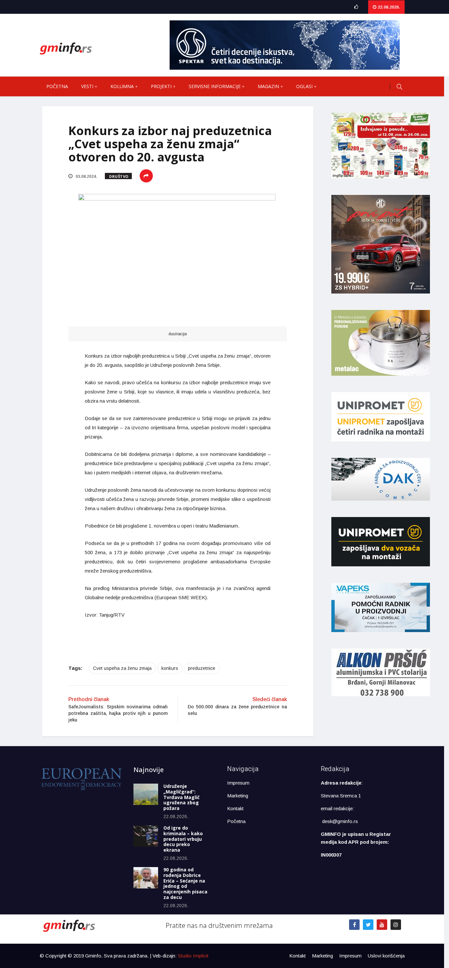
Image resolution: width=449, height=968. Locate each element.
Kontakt (235, 808)
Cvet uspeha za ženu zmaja (122, 668)
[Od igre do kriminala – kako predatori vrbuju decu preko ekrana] (145, 836)
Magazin (268, 86)
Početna (57, 86)
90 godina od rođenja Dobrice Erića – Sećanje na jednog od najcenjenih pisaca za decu (185, 883)
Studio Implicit (193, 955)
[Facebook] (354, 924)
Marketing (237, 795)
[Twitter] (368, 924)
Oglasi (304, 86)
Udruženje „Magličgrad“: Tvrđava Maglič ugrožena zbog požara (181, 797)
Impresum (238, 783)
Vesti (87, 86)
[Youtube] (382, 924)
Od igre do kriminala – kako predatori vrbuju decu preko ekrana (183, 839)
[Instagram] (395, 924)
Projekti (161, 86)
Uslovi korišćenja (386, 955)
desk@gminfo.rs (340, 821)
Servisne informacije (215, 86)
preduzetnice (201, 668)
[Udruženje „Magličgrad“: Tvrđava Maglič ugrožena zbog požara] (145, 794)
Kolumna (122, 86)
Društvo (119, 176)
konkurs (169, 668)
